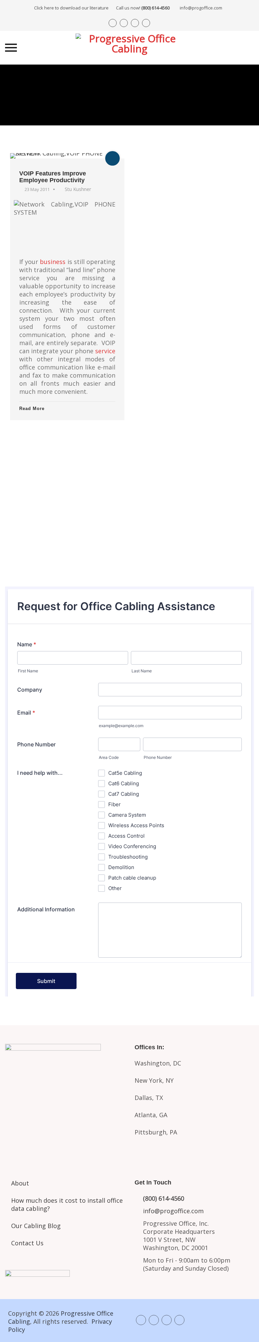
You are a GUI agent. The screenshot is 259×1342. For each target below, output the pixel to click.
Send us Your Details (129, 504)
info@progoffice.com (201, 8)
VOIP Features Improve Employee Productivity (52, 177)
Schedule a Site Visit (130, 532)
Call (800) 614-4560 (129, 475)
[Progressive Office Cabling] (129, 48)
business (52, 262)
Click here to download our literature (102, 8)
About (20, 1183)
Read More (32, 408)
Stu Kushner (78, 189)
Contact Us (27, 1243)
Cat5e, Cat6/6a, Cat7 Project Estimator (65, 1097)
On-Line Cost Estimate (129, 560)
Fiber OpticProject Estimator (64, 1128)
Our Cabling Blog (36, 1226)
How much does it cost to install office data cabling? (67, 1204)
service (105, 351)
